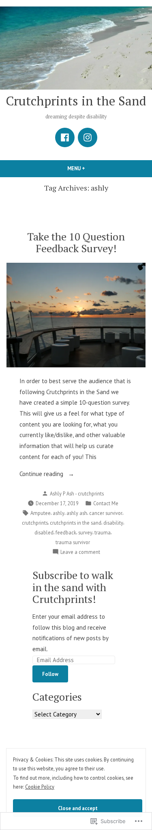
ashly (58, 513)
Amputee (40, 513)
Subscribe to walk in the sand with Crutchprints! (72, 586)
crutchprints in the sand (75, 522)
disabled (44, 532)
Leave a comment (80, 552)
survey (85, 532)
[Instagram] (87, 137)
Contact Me (105, 503)
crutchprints (35, 522)
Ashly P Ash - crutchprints (77, 493)
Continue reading (42, 475)
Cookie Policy (39, 786)
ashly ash (76, 513)
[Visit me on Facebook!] (65, 137)
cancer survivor (105, 513)
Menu (90, 168)
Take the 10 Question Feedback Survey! (76, 242)
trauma (102, 532)
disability (113, 522)
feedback (66, 532)
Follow (50, 674)
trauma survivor (73, 542)
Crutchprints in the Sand (76, 100)
